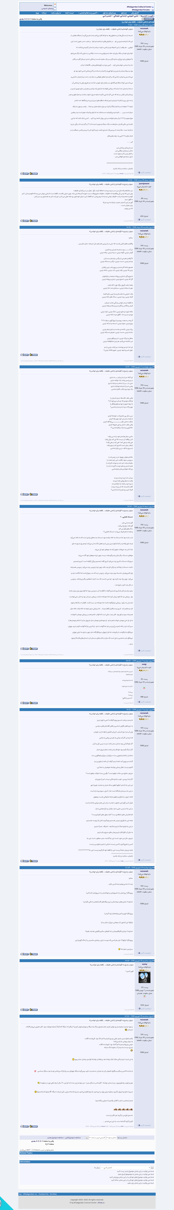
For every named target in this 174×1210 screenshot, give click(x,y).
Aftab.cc (101, 1202)
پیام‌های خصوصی (47, 8)
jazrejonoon (144, 183)
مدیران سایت (56, 13)
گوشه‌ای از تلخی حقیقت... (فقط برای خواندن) (138, 22)
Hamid (103, 1126)
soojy (144, 664)
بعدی (22, 19)
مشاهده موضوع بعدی (55, 1137)
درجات (44, 13)
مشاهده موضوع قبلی (73, 1137)
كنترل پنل (135, 13)
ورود (37, 13)
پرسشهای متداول (109, 13)
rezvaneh (144, 28)
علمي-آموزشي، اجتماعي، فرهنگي (126, 16)
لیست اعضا (69, 13)
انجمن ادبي (107, 16)
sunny (144, 964)
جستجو (124, 13)
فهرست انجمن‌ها (147, 16)
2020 (122, 1126)
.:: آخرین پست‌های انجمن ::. (88, 13)
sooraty (121, 173)
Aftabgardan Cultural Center (139, 6)
